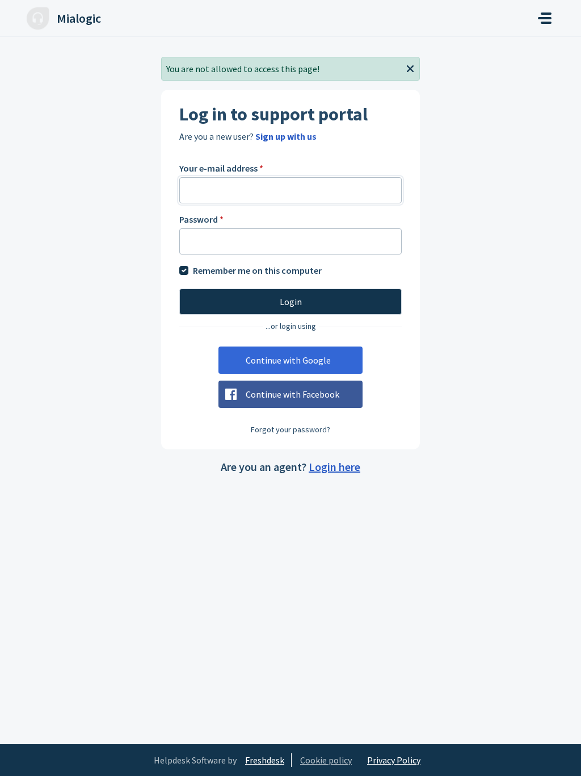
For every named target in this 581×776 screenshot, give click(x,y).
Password (201, 219)
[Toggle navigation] (544, 18)
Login (291, 301)
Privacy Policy (393, 760)
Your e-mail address (221, 168)
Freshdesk (264, 760)
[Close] (410, 67)
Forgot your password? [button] (290, 429)
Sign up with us (286, 136)
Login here (334, 467)
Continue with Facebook (292, 394)
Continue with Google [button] (288, 360)
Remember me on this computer (257, 270)
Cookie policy (326, 760)
